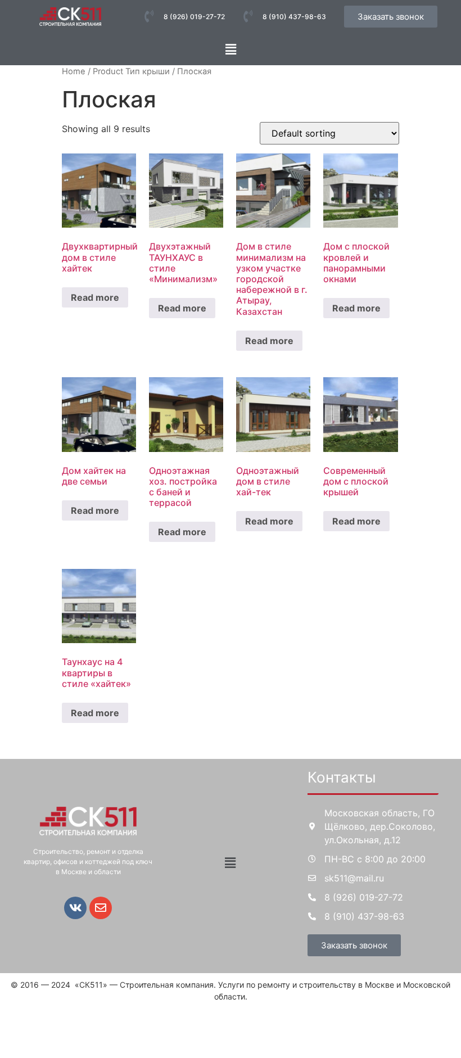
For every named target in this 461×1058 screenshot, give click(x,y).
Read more (95, 297)
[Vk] (75, 908)
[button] (230, 49)
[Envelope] (100, 908)
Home (73, 71)
